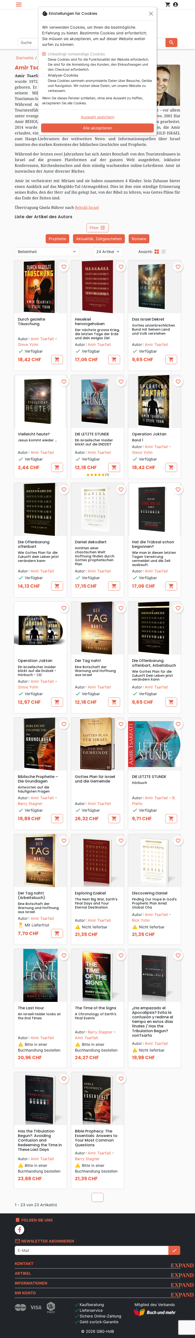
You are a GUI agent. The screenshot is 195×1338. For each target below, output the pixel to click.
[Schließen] (151, 13)
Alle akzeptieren (97, 128)
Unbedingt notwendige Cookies (76, 54)
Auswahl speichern (97, 117)
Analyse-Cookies (63, 75)
